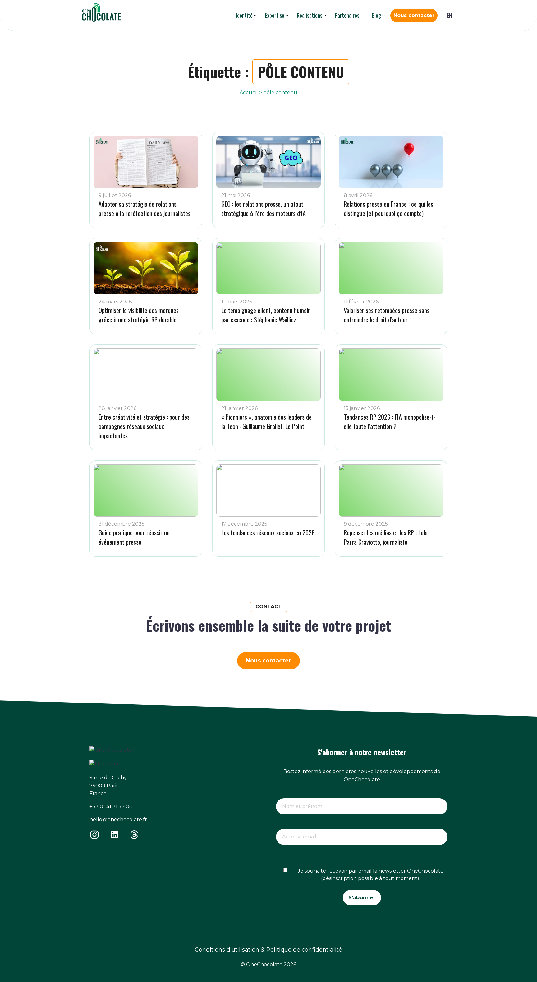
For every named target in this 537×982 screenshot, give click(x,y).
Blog (376, 15)
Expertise (274, 15)
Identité (244, 15)
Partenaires (347, 15)
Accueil (249, 92)
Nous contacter (413, 15)
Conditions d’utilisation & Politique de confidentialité (268, 949)
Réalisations (309, 15)
